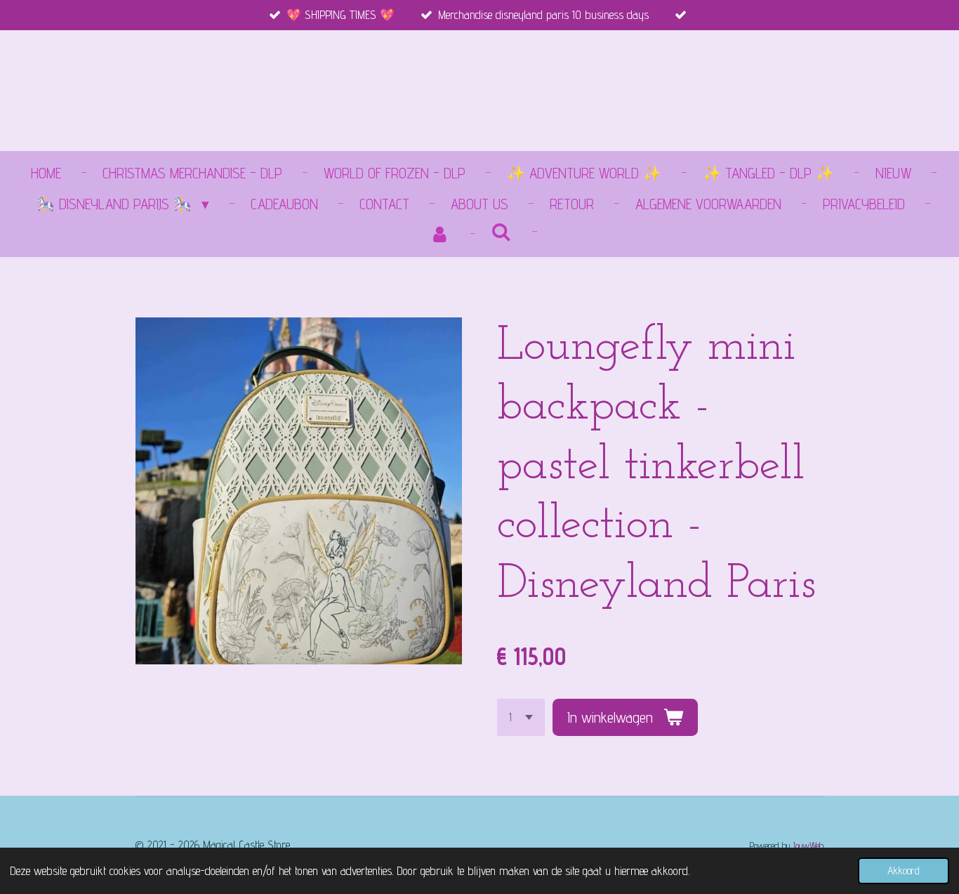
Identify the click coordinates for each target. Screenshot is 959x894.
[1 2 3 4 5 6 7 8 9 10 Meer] (521, 717)
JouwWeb (808, 845)
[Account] (440, 234)
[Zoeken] (501, 232)
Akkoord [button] (903, 870)
